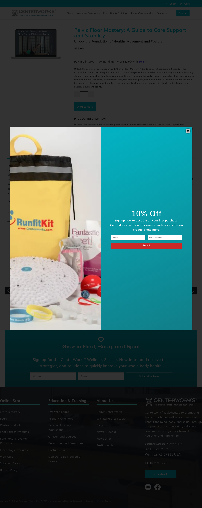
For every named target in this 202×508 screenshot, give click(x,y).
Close (188, 131)
